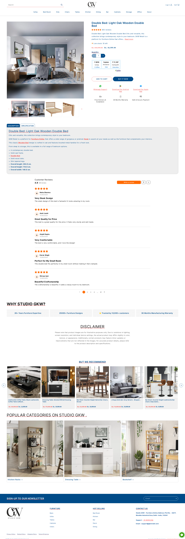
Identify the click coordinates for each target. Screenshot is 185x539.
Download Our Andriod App (120, 90)
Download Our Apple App (140, 90)
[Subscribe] (176, 498)
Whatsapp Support (100, 89)
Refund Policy (21, 534)
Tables (52, 520)
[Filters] (144, 182)
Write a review (129, 182)
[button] (176, 5)
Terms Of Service (44, 534)
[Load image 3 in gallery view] (54, 109)
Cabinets (53, 523)
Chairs (52, 526)
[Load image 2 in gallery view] (37, 109)
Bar (94, 520)
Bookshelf (127, 480)
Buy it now (123, 79)
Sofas (52, 516)
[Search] (62, 5)
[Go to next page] (104, 292)
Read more (129, 39)
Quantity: (95, 52)
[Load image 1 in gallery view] (19, 109)
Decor (95, 523)
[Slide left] (9, 109)
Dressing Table (71, 480)
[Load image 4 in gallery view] (71, 109)
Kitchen (95, 516)
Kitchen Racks (14, 480)
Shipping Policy (32, 534)
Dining (95, 526)
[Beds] (88, 139)
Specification (27, 126)
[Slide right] (82, 109)
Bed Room (96, 513)
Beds (51, 513)
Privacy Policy (11, 534)
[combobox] (35, 5)
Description (13, 126)
